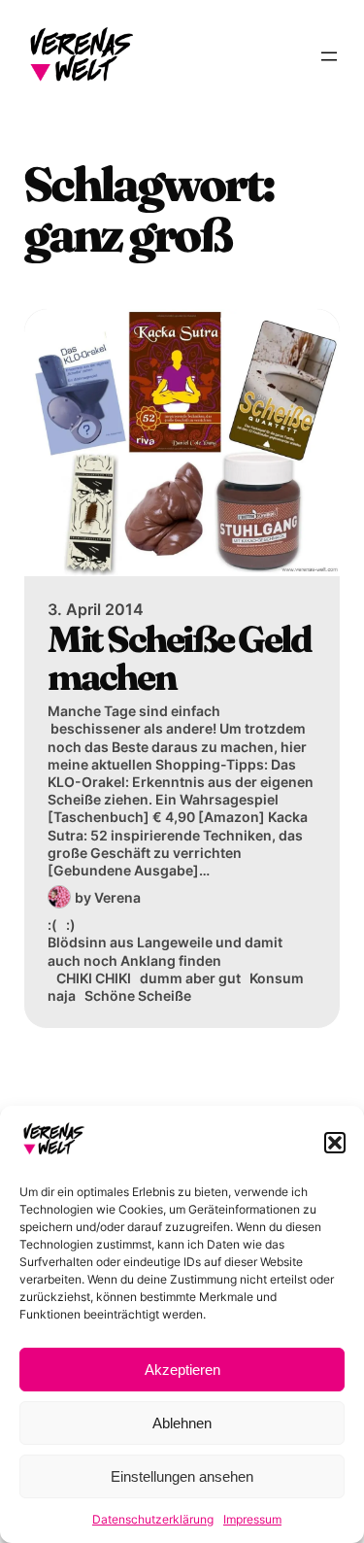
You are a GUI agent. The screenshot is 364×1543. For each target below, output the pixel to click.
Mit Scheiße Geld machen (179, 659)
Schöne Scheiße (137, 995)
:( (52, 924)
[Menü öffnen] (329, 56)
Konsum (276, 978)
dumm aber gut (190, 978)
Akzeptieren (182, 1369)
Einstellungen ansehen (182, 1476)
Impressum (252, 1519)
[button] (335, 1142)
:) (71, 924)
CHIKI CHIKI (93, 978)
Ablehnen (182, 1423)
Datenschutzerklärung (153, 1519)
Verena (117, 897)
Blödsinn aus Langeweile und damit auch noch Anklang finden (165, 951)
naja (62, 995)
